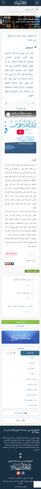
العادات (32, 374)
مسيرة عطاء (20, 326)
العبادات (31, 358)
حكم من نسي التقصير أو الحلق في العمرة (20, 306)
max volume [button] (33, 103)
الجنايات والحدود (31, 379)
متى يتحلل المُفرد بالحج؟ (25, 293)
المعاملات (31, 363)
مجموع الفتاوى (20, 322)
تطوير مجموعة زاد (20, 486)
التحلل (31, 254)
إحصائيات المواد (19, 413)
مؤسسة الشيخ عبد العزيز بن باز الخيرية (20, 478)
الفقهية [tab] (29, 353)
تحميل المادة (19, 108)
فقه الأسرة (31, 369)
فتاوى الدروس (29, 9)
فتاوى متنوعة (32, 405)
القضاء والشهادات (31, 389)
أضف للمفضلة (30, 260)
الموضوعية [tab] (10, 353)
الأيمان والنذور (32, 384)
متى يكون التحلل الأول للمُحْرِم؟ (23, 279)
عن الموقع (19, 420)
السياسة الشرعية (31, 394)
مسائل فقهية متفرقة (30, 400)
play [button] (6, 103)
